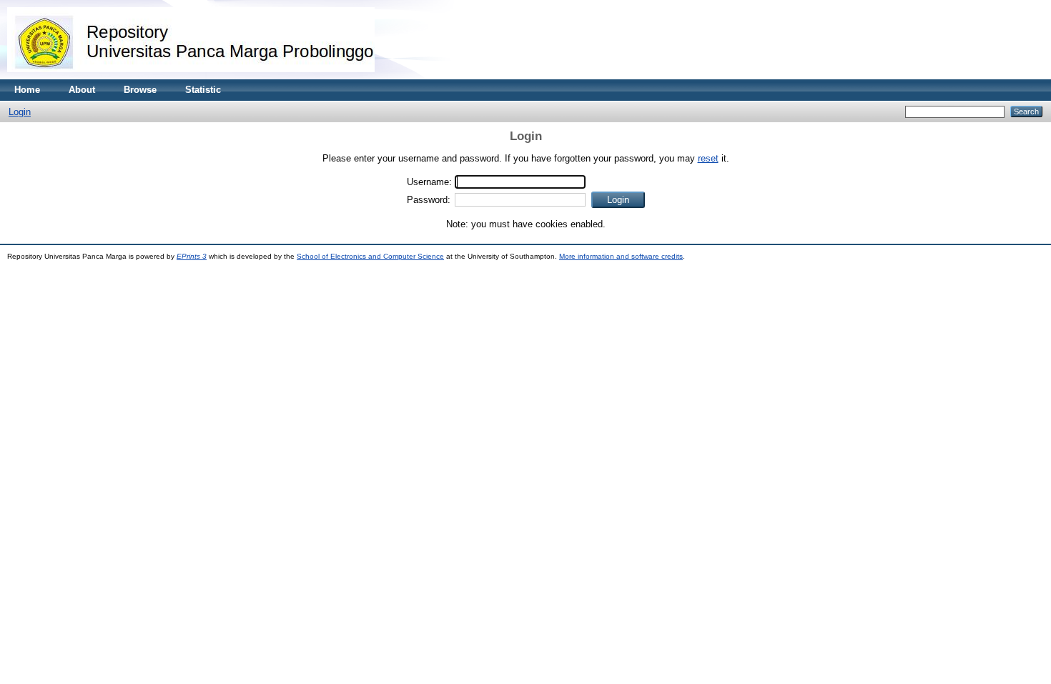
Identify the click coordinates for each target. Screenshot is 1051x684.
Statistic (203, 89)
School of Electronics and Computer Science (370, 256)
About (82, 89)
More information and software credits (621, 256)
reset (708, 158)
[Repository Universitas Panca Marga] (191, 76)
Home (27, 89)
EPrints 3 (192, 256)
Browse (140, 89)
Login (20, 111)
